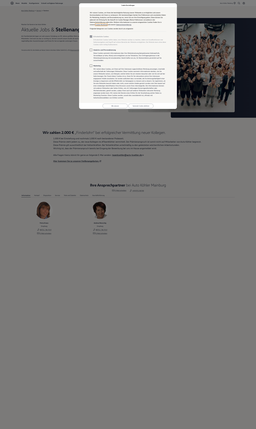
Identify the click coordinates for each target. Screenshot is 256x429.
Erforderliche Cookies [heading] (101, 37)
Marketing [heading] (97, 66)
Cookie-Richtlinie (101, 25)
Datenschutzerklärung (123, 25)
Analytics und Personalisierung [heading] (104, 50)
